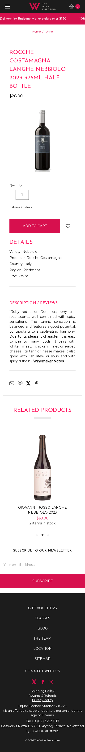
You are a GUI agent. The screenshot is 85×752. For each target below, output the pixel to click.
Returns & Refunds (42, 695)
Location (42, 648)
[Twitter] (28, 383)
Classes (42, 618)
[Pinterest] (36, 383)
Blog (43, 628)
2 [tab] (42, 535)
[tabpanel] (42, 480)
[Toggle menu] (6, 6)
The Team (42, 638)
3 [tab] (48, 535)
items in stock (20, 207)
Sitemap (43, 659)
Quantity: (16, 185)
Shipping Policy (42, 691)
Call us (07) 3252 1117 (42, 721)
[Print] (20, 383)
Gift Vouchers (42, 608)
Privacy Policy (42, 700)
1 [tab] (37, 535)
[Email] (11, 383)
